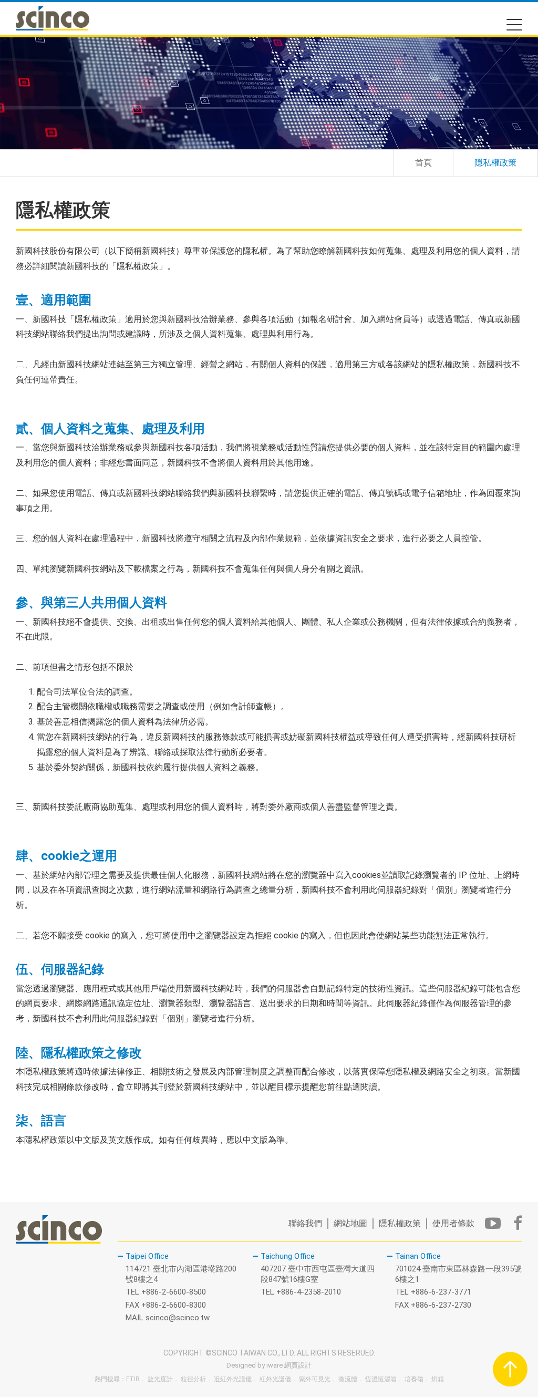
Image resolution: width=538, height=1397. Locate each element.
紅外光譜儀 (275, 1379)
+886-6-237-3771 (441, 1292)
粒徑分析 (193, 1379)
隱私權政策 (400, 1223)
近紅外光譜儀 (233, 1379)
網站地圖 (350, 1223)
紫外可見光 (314, 1379)
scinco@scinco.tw (178, 1317)
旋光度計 (160, 1379)
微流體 (347, 1379)
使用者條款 (453, 1223)
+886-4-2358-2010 (308, 1292)
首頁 (423, 163)
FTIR (133, 1379)
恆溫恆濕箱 (381, 1379)
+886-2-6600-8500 (173, 1292)
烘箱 (437, 1379)
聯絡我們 (305, 1223)
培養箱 (414, 1379)
